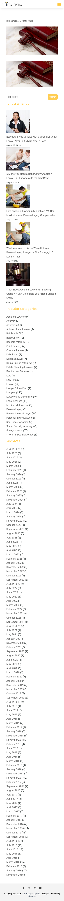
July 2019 (11, 706)
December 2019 (15, 685)
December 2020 (15, 643)
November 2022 (15, 571)
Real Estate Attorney (17, 422)
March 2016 (13, 862)
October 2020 (13, 647)
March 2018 (13, 761)
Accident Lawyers (16, 316)
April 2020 (12, 668)
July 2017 (11, 794)
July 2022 (11, 588)
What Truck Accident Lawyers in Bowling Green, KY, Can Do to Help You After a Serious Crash (31, 293)
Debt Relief (12, 354)
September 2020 (15, 651)
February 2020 (14, 676)
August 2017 (13, 790)
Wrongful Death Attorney (19, 434)
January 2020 (14, 680)
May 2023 (11, 546)
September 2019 (15, 697)
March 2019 (13, 723)
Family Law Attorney (17, 371)
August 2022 (13, 583)
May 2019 (11, 714)
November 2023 (15, 520)
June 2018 (12, 748)
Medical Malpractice (17, 405)
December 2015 (15, 874)
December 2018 (15, 735)
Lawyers (11, 392)
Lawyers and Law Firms (19, 396)
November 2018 (15, 739)
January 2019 (14, 731)
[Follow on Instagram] (35, 888)
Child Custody (14, 346)
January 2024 (14, 516)
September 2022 (15, 579)
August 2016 (13, 840)
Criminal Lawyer (15, 350)
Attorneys (11, 325)
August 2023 (13, 533)
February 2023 (14, 558)
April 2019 (12, 718)
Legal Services (14, 401)
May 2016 (11, 853)
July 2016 (11, 845)
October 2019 (13, 693)
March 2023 (13, 554)
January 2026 (14, 474)
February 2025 (14, 491)
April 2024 (12, 508)
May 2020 (11, 664)
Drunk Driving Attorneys (19, 363)
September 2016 (15, 836)
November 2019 (15, 689)
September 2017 (15, 786)
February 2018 (14, 765)
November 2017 (15, 777)
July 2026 (11, 453)
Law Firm (11, 379)
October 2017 (13, 782)
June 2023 (12, 541)
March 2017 (13, 811)
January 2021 (14, 638)
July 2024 (11, 503)
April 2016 (12, 857)
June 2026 (12, 457)
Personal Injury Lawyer (18, 413)
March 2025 (13, 487)
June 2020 (12, 659)
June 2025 (12, 482)
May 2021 (11, 634)
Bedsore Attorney (15, 342)
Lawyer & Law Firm (16, 388)
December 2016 (15, 824)
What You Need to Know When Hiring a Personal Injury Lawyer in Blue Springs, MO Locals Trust (29, 252)
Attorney (11, 320)
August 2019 (13, 702)
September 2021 (15, 621)
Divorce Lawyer (14, 358)
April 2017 (12, 807)
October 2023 (13, 524)
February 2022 (14, 609)
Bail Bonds (12, 333)
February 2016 (14, 866)
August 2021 (13, 626)
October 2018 (13, 744)
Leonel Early (15, 21)
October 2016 (13, 832)
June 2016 (12, 849)
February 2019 (14, 727)
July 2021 (11, 630)
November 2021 (15, 613)
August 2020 (13, 655)
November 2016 (15, 828)
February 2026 (14, 470)
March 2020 (13, 672)
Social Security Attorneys (20, 426)
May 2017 (11, 803)
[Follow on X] (29, 888)
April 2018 (12, 756)
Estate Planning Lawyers (19, 367)
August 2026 (13, 449)
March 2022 (13, 605)
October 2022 (13, 575)
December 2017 (15, 773)
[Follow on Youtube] (40, 888)
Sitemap (32, 896)
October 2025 (13, 478)
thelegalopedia (14, 430)
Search (52, 97)
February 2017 (14, 815)
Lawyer (10, 384)
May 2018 (11, 752)
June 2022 (12, 592)
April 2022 (12, 600)
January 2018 (14, 769)
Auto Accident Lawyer (18, 329)
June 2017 (12, 798)
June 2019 (12, 710)
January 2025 (14, 495)
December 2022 (15, 567)
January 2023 (14, 562)
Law (8, 375)
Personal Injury (14, 409)
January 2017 (14, 819)
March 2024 (13, 512)
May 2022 (11, 596)
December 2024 (15, 499)
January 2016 (14, 870)
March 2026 (13, 465)
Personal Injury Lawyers (19, 417)
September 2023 (15, 529)
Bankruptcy (12, 337)
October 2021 (13, 617)
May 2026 (11, 461)
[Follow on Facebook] (23, 888)
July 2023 (11, 537)
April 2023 (12, 550)
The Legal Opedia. (32, 893)
